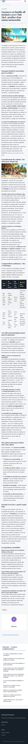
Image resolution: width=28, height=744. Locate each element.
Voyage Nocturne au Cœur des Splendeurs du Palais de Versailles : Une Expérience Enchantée (13, 669)
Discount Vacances (7, 715)
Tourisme (8, 4)
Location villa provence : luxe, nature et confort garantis (13, 700)
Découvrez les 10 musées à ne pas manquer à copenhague (11, 686)
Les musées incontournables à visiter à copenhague (13, 654)
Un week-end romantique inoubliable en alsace (13, 681)
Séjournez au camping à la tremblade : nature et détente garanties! (12, 690)
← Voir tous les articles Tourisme (10, 635)
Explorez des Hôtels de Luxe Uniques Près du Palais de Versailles (13, 659)
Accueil (3, 4)
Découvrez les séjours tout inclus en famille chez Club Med (12, 695)
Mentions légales (5, 732)
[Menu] (25, 1)
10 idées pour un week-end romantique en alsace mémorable (13, 663)
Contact (3, 735)
